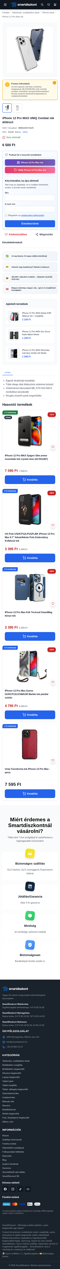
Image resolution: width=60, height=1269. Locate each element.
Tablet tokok (7, 1081)
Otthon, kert (7, 1122)
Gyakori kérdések (10, 1164)
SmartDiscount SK (10, 1176)
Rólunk (5, 1135)
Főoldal (5, 12)
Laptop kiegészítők (11, 1077)
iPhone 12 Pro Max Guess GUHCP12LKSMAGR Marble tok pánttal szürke (26, 694)
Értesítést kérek (30, 223)
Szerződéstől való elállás (13, 1172)
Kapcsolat (6, 1156)
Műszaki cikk (8, 1101)
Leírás (7, 372)
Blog (4, 1160)
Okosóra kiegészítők (11, 1073)
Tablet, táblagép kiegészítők (15, 1089)
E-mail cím (10, 204)
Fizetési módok (9, 1144)
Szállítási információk (12, 1139)
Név (7, 193)
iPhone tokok (48, 12)
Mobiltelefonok (9, 1109)
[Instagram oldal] (13, 1189)
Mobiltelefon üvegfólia (12, 1065)
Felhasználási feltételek (13, 1152)
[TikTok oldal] (20, 1189)
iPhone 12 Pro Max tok (12, 16)
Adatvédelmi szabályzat (13, 1148)
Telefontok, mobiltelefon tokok (25, 12)
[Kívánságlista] (48, 4)
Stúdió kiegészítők (10, 1113)
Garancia (6, 1168)
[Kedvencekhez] (53, 447)
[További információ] (54, 83)
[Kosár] (55, 4)
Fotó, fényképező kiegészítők (15, 1117)
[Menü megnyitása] (5, 5)
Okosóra (6, 1105)
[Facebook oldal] (5, 1189)
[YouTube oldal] (28, 1189)
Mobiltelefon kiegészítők (13, 1069)
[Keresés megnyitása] (42, 4)
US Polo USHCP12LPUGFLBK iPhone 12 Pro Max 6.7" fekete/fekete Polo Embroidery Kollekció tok (30, 537)
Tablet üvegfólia (9, 1085)
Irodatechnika (8, 1097)
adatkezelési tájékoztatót (32, 215)
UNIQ (25, 132)
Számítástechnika (10, 1093)
